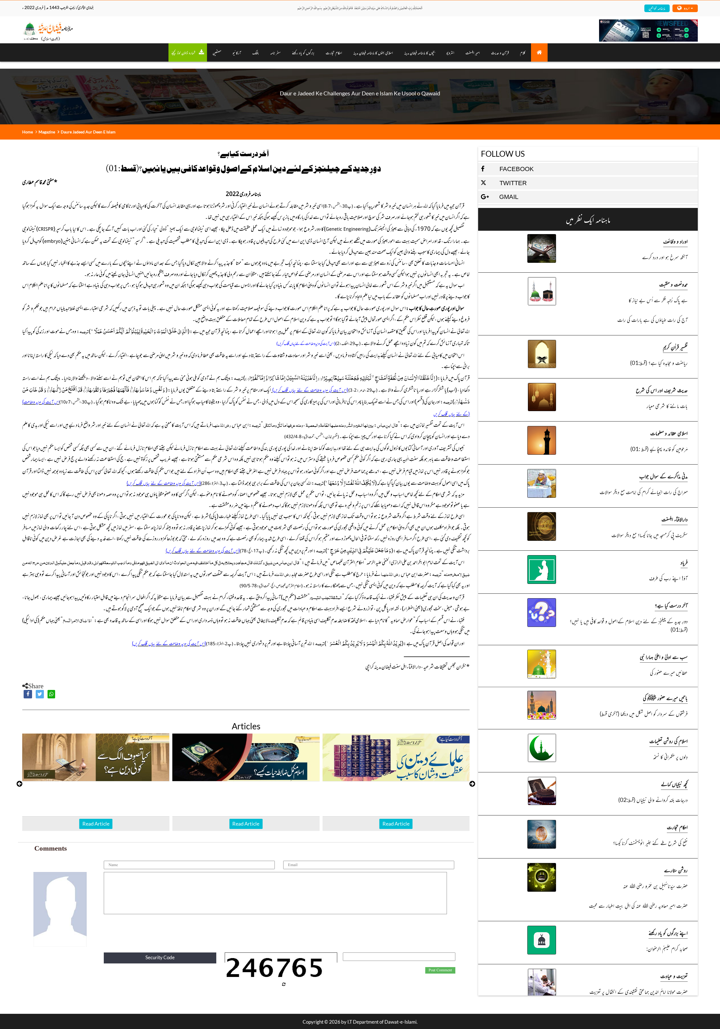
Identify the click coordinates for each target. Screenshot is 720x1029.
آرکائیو (237, 52)
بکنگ (255, 52)
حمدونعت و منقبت (673, 284)
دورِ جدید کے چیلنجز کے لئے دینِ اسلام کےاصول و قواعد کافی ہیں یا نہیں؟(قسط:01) (628, 625)
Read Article (95, 823)
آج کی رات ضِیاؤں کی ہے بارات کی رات (652, 319)
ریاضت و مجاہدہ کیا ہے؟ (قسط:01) (658, 362)
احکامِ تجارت (334, 52)
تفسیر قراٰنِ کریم (675, 346)
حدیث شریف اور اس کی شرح (662, 389)
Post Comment (440, 970)
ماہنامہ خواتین (657, 8)
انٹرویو (450, 52)
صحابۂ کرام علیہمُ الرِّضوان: (666, 948)
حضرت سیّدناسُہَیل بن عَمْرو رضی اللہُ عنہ (655, 885)
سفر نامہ (275, 52)
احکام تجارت (677, 826)
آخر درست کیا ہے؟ (671, 605)
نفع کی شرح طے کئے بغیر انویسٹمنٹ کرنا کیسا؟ (650, 842)
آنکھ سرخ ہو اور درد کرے (664, 256)
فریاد (684, 562)
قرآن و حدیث (500, 52)
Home (27, 131)
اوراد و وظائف (675, 241)
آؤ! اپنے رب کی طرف (668, 577)
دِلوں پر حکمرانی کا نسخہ (670, 756)
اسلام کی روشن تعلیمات (668, 740)
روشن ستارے (676, 869)
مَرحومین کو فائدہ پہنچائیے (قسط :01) (658, 448)
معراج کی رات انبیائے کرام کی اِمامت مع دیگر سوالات (643, 491)
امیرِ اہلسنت (472, 52)
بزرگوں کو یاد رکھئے (303, 52)
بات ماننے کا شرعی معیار (667, 405)
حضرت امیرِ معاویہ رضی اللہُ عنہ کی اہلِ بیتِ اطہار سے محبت (638, 905)
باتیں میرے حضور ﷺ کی (665, 697)
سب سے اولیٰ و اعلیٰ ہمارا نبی (664, 656)
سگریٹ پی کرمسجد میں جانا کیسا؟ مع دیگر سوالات (649, 534)
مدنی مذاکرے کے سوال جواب (663, 475)
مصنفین (217, 52)
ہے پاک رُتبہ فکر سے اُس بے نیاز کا (658, 299)
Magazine (47, 131)
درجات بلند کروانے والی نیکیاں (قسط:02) (652, 799)
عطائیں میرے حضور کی (668, 672)
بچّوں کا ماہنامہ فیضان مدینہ (419, 52)
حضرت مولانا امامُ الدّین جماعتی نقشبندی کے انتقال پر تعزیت (638, 991)
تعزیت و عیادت (674, 975)
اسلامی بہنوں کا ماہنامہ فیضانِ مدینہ (373, 52)
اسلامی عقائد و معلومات (669, 432)
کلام (522, 52)
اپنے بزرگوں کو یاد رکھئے (668, 932)
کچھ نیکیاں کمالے (674, 783)
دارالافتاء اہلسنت (675, 519)
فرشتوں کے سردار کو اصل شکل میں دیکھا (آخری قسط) (643, 713)
